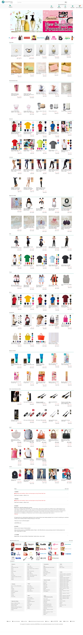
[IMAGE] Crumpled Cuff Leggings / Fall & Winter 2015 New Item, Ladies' (15, 188)
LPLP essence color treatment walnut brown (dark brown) (29, 364)
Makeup (44, 583)
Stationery (45, 601)
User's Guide (66, 621)
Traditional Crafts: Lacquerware (65, 573)
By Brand (45, 602)
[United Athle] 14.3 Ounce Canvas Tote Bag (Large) (15, 343)
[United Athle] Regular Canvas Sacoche (28, 326)
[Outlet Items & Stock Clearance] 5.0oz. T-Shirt (28, 459)
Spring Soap (26, 73)
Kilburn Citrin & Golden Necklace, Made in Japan (53, 343)
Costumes (45, 608)
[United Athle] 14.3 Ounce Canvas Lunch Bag (28, 343)
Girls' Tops (29, 566)
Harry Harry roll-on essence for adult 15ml (29, 382)
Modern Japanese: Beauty (64, 596)
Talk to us (47, 621)
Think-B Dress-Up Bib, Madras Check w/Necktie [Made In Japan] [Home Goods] (40, 228)
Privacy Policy (24, 621)
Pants (12, 569)
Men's (29, 595)
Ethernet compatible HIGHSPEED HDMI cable (40, 402)
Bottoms (61, 566)
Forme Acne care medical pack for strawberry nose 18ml (40, 382)
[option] (41, 21)
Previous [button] (9, 37)
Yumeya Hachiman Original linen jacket (66, 480)
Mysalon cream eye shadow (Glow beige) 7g (66, 382)
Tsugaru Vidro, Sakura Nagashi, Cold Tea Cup (15, 111)
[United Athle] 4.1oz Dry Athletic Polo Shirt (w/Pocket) (65, 151)
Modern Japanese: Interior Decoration (48, 612)
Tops (12, 566)
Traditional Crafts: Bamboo (64, 577)
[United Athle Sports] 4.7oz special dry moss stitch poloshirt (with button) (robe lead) (54, 133)
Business (29, 600)
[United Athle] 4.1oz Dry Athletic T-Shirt (28, 150)
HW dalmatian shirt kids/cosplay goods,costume (54, 247)
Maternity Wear (14, 605)
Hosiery (12, 595)
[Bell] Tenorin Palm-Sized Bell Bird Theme (53, 55)
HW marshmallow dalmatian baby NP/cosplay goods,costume (54, 209)
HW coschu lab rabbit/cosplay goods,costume (26, 286)
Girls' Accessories (30, 571)
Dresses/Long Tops (14, 567)
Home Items (45, 598)
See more (67, 488)
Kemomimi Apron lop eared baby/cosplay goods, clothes (16, 209)
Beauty (61, 603)
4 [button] (44, 34)
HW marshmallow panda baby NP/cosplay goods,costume (40, 209)
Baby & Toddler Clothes (15, 603)
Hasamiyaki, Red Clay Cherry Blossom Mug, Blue (41, 93)
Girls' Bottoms (30, 567)
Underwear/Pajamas (31, 601)
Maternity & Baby (15, 601)
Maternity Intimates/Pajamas (16, 607)
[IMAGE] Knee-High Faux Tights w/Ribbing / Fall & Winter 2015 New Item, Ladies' (40, 189)
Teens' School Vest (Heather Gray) (66, 285)
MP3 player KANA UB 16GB (29, 420)
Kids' (29, 564)
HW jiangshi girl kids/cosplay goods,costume (41, 247)
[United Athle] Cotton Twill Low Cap (41, 326)
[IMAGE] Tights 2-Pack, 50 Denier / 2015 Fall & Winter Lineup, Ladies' (28, 170)
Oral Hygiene (45, 591)
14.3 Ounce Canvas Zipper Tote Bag (41, 343)
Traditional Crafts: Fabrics (64, 581)
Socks (12, 593)
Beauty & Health (47, 580)
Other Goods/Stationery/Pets (48, 596)
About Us (9, 621)
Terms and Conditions (16, 621)
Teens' (29, 583)
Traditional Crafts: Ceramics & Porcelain (65, 576)
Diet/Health (45, 587)
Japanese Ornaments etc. (48, 606)
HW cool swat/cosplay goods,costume (65, 247)
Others (12, 579)
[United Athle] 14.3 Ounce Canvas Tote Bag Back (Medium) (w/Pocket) (66, 325)
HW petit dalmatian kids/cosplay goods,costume (16, 247)
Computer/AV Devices (47, 605)
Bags (44, 566)
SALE (61, 564)
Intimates (13, 584)
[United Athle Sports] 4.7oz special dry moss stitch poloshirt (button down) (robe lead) (41, 133)
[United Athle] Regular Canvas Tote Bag (15, 326)
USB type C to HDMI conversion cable (15, 420)
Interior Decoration (46, 600)
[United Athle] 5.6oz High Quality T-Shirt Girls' (65, 132)
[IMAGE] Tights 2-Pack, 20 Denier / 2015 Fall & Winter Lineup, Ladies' (16, 170)
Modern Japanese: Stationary (65, 595)
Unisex (12, 578)
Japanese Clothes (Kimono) (16, 576)
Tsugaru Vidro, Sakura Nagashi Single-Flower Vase (29, 111)
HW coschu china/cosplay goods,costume (53, 285)
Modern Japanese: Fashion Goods (64, 594)
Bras (12, 587)
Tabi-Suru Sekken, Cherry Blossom (15, 74)
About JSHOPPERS (55, 621)
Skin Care (45, 581)
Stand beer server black (28, 402)
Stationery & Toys (63, 604)
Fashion (61, 602)
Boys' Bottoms (30, 573)
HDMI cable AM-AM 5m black (53, 402)
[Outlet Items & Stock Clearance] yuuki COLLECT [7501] (54, 440)
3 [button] (43, 34)
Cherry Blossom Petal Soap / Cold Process (41, 73)
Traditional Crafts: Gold (64, 582)
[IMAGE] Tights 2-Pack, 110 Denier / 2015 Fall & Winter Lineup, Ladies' (54, 170)
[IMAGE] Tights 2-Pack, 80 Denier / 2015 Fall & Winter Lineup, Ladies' (41, 170)
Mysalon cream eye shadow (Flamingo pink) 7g (54, 382)
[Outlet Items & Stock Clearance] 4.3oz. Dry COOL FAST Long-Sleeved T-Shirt (29, 440)
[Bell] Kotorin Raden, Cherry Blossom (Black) (29, 56)
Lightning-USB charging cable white (53, 420)
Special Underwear (14, 591)
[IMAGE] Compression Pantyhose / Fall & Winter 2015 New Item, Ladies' (28, 188)
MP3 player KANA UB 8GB (41, 420)
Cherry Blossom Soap (53, 72)
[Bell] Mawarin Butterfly (65, 54)
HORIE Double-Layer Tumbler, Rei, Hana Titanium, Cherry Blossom (29, 94)
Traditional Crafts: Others (64, 586)
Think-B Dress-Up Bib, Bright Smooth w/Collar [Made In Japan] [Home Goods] (16, 227)
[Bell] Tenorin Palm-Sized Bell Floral (40, 55)
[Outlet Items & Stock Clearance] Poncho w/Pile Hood (15, 440)
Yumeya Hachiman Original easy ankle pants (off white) (41, 480)
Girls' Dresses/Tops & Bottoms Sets (33, 569)
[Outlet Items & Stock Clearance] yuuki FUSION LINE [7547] (41, 440)
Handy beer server (14, 402)
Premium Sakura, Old (52, 111)
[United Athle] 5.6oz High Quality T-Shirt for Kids (15, 265)
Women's (13, 564)
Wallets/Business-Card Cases (48, 567)
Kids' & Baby (62, 567)
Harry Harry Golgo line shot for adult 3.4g (16, 382)
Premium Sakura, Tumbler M (66, 111)
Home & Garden (62, 600)
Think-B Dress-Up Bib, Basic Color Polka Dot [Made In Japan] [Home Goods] (66, 209)
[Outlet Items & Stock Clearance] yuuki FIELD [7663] (65, 440)
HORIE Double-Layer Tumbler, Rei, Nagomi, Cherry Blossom (15, 94)
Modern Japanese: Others (64, 598)
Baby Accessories (14, 604)
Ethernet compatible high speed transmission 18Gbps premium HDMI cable (66, 402)
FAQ (61, 621)
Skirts (12, 568)
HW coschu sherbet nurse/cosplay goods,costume (39, 286)
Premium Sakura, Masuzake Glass (41, 111)
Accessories (29, 604)
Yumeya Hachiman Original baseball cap (16, 480)
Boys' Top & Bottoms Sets (32, 575)
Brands (44, 588)
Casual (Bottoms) (30, 598)
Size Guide (73, 621)
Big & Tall (29, 605)
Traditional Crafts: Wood (64, 578)
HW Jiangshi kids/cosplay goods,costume (28, 247)
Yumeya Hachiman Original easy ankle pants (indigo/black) (28, 480)
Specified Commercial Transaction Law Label (37, 621)
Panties (12, 588)
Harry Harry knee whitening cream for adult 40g (66, 364)
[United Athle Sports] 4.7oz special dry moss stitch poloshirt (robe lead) (16, 132)
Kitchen (61, 599)
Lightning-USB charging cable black (65, 420)
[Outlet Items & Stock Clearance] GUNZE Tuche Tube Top (15, 459)
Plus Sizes (13, 575)
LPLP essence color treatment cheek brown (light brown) (16, 364)
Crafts (61, 572)
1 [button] (39, 34)
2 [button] (41, 34)
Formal (12, 574)
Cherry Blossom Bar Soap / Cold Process (66, 73)
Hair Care (45, 585)
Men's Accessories (46, 572)
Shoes (28, 602)
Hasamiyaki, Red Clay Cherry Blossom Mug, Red (53, 93)
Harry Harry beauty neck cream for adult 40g (53, 364)
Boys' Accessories (30, 576)
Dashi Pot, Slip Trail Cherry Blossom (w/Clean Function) (66, 93)
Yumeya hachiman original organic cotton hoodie (53, 480)
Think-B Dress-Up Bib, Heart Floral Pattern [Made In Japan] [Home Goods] (54, 227)
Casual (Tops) (29, 597)
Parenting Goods (14, 608)
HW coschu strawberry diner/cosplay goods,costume (16, 285)
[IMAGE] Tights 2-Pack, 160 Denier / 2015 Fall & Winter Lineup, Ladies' (66, 170)
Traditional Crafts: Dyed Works (65, 580)
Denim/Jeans (13, 571)
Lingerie (12, 589)
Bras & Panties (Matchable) (16, 585)
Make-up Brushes (46, 589)
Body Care (45, 584)
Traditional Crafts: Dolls (64, 585)
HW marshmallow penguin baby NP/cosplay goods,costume (28, 209)
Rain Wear (45, 574)
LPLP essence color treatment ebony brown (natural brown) (40, 364)
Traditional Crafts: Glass (64, 584)
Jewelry (44, 569)
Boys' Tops (29, 572)
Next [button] (73, 37)
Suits (12, 572)
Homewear (13, 592)
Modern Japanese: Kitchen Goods (48, 610)
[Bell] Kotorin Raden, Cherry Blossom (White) (16, 56)
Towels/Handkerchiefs (47, 604)
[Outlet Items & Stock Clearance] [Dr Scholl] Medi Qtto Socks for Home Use (41, 459)
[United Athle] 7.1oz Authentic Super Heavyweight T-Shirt (64, 306)
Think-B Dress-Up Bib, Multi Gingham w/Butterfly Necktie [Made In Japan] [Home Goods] (66, 228)
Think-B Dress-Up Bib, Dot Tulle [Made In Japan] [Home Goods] (29, 227)
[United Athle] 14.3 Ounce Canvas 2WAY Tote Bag (53, 325)
